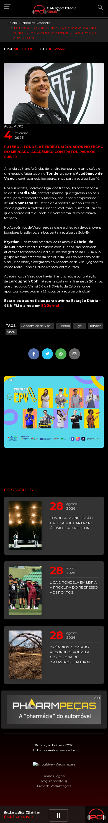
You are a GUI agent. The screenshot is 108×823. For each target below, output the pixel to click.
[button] (58, 815)
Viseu (11, 332)
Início (13, 23)
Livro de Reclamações (54, 786)
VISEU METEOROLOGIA (54, 467)
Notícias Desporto (36, 23)
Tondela (95, 326)
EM (18, 49)
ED (54, 49)
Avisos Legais (54, 776)
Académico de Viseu (37, 326)
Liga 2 (79, 326)
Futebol (64, 326)
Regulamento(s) (54, 781)
